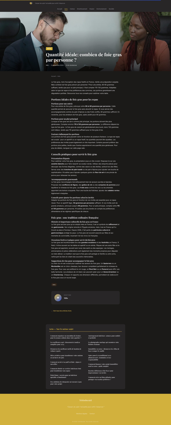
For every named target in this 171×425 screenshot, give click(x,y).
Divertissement (82, 9)
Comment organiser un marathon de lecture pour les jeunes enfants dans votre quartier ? (65, 337)
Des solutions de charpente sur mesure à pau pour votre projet (66, 383)
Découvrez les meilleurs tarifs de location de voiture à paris (65, 350)
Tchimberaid (85, 400)
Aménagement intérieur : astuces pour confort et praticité (104, 337)
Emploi (92, 9)
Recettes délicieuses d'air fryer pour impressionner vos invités (100, 372)
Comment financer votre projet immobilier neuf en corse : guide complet (103, 365)
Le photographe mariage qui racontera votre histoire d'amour (103, 343)
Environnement (101, 9)
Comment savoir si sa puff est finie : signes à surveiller (65, 363)
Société (111, 9)
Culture (72, 9)
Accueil (59, 9)
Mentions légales (81, 413)
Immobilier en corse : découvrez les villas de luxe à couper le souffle (103, 350)
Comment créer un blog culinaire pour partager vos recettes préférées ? (101, 378)
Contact (92, 413)
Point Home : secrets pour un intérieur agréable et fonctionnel (63, 376)
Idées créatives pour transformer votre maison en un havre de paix (66, 356)
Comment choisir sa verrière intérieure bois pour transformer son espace (65, 370)
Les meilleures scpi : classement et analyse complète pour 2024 (65, 343)
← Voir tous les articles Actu (61, 311)
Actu (66, 9)
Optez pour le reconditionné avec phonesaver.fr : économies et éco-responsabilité (99, 357)
